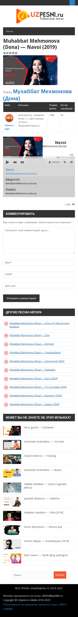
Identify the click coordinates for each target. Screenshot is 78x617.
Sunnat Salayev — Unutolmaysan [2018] (46, 541)
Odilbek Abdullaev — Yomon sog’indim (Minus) (45, 486)
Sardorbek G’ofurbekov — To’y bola (44, 441)
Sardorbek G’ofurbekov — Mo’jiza (42, 470)
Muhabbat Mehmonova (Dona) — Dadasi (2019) (34, 404)
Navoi (21, 171)
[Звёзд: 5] (16, 52)
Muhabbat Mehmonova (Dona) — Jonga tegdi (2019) (37, 361)
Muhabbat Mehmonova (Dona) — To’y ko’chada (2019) (38, 387)
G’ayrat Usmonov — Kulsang (40, 455)
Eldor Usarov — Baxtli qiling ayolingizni (46, 555)
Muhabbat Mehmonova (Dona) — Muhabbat (32, 369)
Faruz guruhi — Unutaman (39, 427)
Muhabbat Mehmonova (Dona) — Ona (29, 335)
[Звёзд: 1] (4, 52)
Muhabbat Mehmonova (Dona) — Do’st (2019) (34, 378)
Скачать (56, 162)
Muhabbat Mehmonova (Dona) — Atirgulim (32, 344)
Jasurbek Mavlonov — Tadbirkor (42, 498)
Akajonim (21, 181)
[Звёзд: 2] (7, 52)
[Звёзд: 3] (10, 52)
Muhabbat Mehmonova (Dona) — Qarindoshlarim (35, 352)
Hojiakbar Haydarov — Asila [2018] (43, 512)
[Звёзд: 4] (13, 52)
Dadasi (21, 191)
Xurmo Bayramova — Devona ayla (43, 526)
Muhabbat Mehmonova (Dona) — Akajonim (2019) (36, 395)
